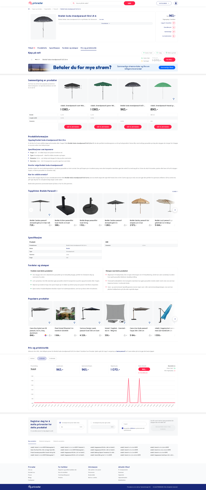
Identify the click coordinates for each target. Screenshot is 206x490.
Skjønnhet (121, 475)
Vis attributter (104, 23)
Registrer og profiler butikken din (67, 469)
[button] (32, 60)
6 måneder (52, 358)
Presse (30, 475)
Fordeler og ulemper (70, 48)
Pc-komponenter (123, 469)
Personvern (91, 472)
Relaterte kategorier (44, 441)
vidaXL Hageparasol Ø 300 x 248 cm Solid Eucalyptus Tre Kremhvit (103, 447)
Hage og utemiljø (37, 9)
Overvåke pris (144, 372)
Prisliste (60, 477)
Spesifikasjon (54, 48)
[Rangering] (173, 98)
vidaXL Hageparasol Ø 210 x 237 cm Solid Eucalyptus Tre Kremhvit (73, 455)
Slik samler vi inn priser (94, 469)
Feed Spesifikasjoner (64, 475)
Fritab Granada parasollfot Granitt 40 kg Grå (43, 452)
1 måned (32, 358)
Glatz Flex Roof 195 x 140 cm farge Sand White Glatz (43, 450)
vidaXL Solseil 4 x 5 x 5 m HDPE (129, 452)
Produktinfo (42, 48)
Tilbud (31, 48)
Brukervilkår (91, 475)
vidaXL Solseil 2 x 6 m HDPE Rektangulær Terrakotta (43, 455)
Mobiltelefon (122, 480)
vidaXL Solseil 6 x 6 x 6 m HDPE (159, 452)
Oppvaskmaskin (122, 477)
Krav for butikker (63, 472)
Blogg (29, 477)
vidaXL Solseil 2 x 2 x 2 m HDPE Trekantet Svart (73, 447)
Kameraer (121, 472)
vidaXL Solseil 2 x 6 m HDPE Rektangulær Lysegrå (73, 450)
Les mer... (101, 19)
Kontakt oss (31, 472)
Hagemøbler (47, 9)
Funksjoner (31, 480)
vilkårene (132, 428)
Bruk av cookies (92, 477)
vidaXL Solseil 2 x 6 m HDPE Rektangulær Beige (43, 447)
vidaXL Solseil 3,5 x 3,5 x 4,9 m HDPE (130, 455)
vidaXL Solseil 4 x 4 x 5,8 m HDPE (159, 447)
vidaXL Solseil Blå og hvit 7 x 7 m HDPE (101, 455)
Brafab (68, 248)
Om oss (30, 469)
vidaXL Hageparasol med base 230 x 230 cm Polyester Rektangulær (162, 455)
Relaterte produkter (59, 441)
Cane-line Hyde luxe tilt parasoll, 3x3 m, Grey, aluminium (38, 330)
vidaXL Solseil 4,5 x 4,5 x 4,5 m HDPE (160, 450)
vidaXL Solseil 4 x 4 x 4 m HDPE (129, 450)
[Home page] (35, 3)
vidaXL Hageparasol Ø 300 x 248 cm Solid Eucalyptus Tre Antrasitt (103, 450)
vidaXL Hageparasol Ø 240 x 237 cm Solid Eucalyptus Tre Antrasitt (73, 452)
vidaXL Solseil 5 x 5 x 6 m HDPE (129, 447)
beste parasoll (120, 351)
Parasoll (56, 9)
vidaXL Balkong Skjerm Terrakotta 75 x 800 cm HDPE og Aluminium (103, 452)
